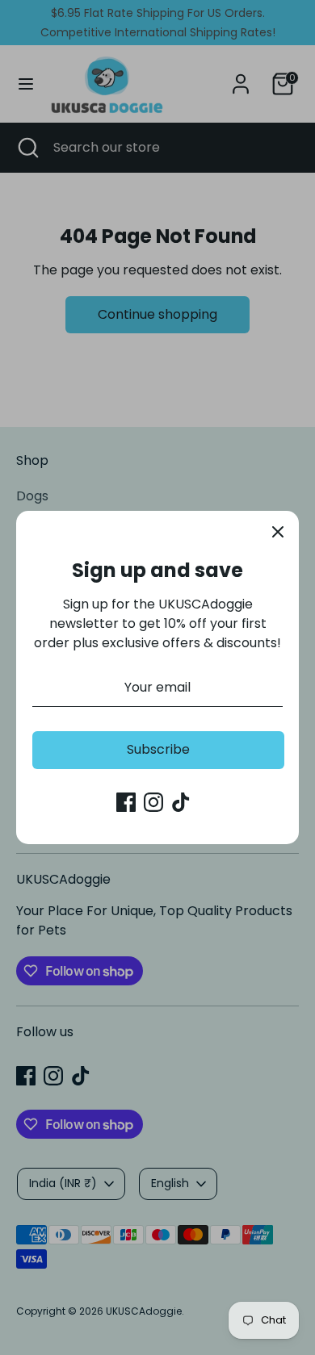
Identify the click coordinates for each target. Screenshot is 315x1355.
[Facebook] (126, 802)
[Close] (278, 532)
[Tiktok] (181, 802)
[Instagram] (153, 802)
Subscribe (158, 749)
